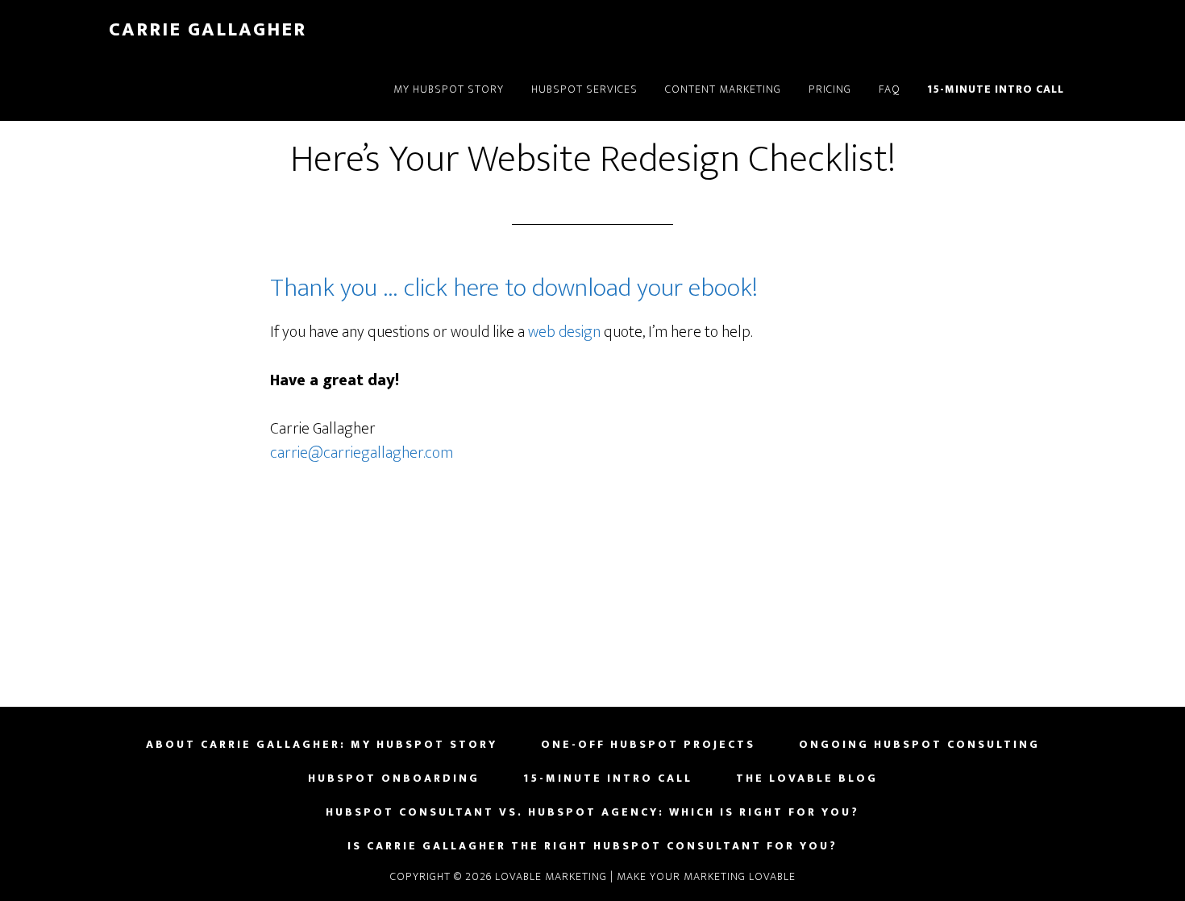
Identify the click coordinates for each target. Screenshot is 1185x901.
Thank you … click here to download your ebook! (514, 288)
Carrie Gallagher (207, 30)
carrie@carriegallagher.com (361, 453)
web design (564, 332)
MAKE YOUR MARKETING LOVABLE (706, 876)
